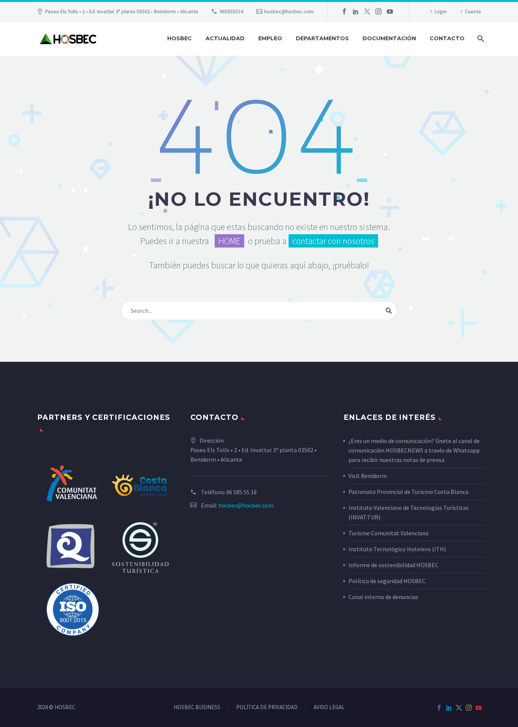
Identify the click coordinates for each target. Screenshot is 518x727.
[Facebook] (344, 11)
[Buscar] (479, 38)
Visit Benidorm (367, 475)
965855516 (231, 11)
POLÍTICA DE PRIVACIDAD (267, 707)
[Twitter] (367, 11)
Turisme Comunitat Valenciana (388, 533)
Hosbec (179, 38)
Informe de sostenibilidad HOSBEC (394, 565)
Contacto (447, 38)
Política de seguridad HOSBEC (386, 581)
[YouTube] (390, 11)
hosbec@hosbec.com (289, 11)
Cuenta (473, 11)
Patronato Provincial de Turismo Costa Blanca (408, 491)
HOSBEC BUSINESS (197, 707)
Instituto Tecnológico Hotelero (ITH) (397, 549)
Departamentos (322, 38)
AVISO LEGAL (329, 707)
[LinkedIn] (355, 11)
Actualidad (225, 38)
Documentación (389, 38)
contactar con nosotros (333, 241)
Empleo (270, 38)
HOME (229, 241)
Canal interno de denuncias (383, 597)
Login (441, 11)
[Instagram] (378, 11)
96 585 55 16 (241, 492)
